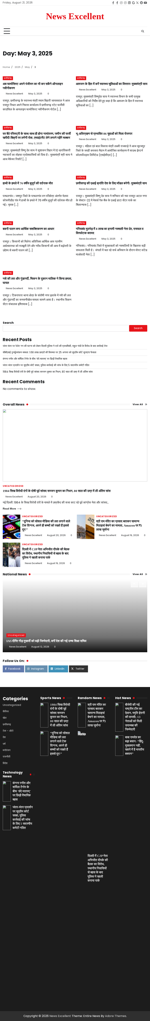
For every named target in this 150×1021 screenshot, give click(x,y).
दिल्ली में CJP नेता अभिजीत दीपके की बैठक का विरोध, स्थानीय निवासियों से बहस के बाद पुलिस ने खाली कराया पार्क (46, 553)
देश (4, 737)
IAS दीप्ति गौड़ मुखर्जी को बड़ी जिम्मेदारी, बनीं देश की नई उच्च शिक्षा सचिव (46, 641)
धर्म (4, 744)
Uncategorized (13, 486)
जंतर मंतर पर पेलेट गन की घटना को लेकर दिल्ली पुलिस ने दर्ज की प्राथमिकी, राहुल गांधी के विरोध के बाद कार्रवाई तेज (55, 346)
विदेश (5, 763)
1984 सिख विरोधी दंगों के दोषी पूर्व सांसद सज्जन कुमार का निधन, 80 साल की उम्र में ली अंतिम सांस (48, 372)
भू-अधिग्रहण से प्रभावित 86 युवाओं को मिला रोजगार (104, 133)
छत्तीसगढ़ (8, 78)
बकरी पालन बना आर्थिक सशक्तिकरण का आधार (28, 229)
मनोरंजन (6, 750)
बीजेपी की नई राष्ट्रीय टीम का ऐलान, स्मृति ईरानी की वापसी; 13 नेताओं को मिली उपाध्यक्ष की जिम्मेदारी (135, 717)
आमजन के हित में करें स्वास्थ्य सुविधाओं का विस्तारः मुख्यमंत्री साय (111, 84)
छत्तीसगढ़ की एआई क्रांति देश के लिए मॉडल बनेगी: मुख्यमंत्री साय (111, 183)
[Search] (142, 31)
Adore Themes (115, 1016)
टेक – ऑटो (8, 731)
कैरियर (6, 711)
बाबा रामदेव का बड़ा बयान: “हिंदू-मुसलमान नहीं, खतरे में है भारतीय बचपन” (134, 745)
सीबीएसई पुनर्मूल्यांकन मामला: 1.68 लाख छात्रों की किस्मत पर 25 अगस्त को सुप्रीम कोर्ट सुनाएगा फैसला (49, 352)
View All (138, 404)
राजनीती (6, 756)
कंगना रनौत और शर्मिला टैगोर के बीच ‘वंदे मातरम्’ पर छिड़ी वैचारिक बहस (35, 359)
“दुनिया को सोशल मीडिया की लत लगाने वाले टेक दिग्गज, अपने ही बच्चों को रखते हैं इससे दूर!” (46, 525)
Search (8, 323)
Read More (9, 508)
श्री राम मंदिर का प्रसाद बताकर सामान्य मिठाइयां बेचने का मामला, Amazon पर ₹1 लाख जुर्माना (119, 525)
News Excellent (75, 16)
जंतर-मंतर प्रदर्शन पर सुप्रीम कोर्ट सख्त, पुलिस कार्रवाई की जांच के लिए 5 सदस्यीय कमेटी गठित (46, 365)
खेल (4, 718)
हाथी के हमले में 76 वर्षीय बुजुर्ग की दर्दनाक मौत (28, 183)
